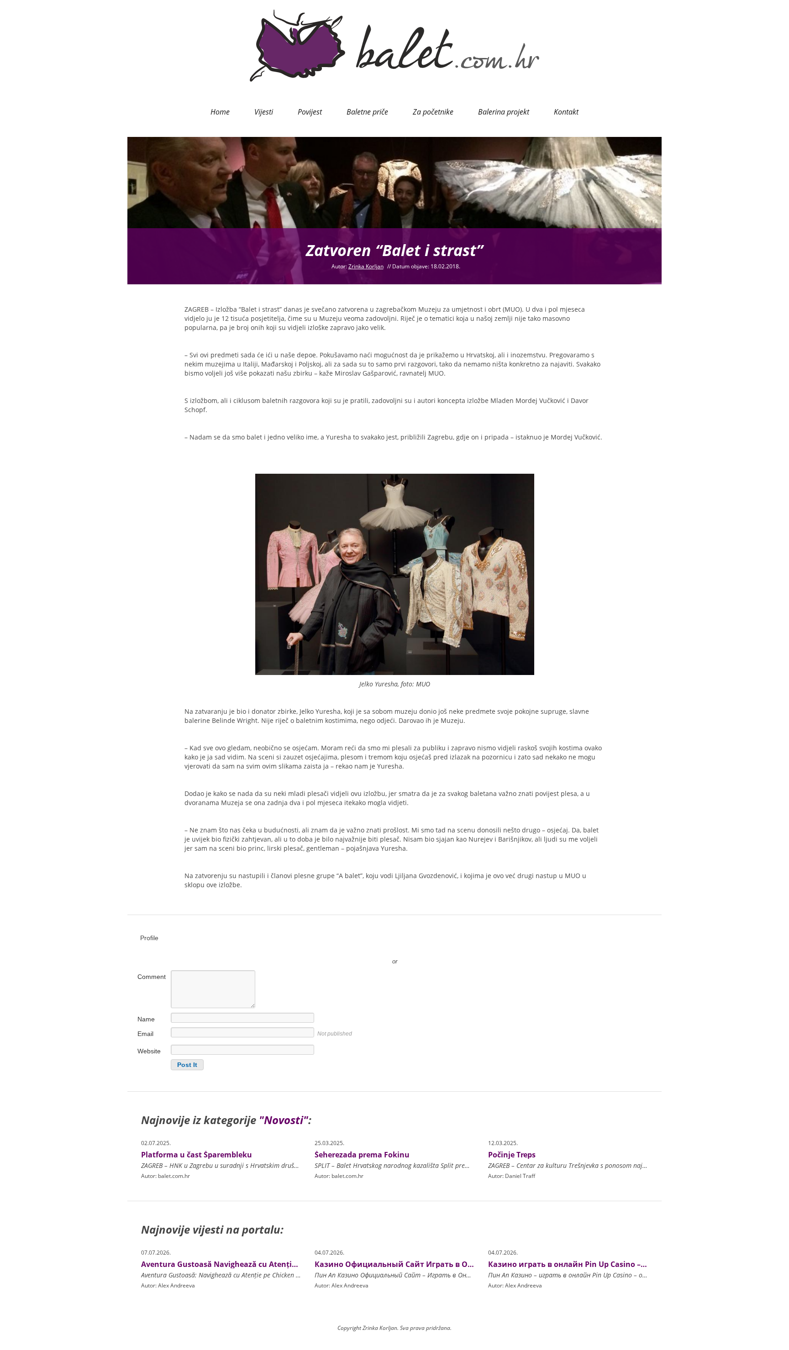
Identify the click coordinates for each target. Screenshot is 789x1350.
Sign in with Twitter (353, 948)
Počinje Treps (512, 1155)
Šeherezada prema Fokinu (362, 1155)
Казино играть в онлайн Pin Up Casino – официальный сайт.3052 (613, 1264)
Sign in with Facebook (435, 948)
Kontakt (566, 112)
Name (146, 1019)
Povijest (310, 112)
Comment (151, 976)
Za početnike (433, 112)
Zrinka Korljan (366, 266)
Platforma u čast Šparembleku (196, 1155)
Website (149, 1051)
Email (145, 1033)
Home (220, 112)
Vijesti (263, 112)
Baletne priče (367, 112)
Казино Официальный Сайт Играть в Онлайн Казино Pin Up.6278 (441, 1264)
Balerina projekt (503, 112)
